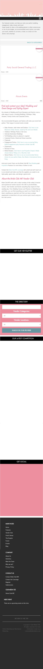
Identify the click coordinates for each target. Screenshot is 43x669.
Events (8, 543)
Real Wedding (33, 163)
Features (8, 530)
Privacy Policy (10, 567)
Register (8, 582)
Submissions (9, 585)
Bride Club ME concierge (16, 170)
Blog (7, 546)
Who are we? (9, 564)
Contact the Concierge (12, 579)
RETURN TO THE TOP (21, 618)
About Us (8, 556)
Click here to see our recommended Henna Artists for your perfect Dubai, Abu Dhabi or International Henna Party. (23, 157)
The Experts (9, 538)
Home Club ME (10, 593)
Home (7, 527)
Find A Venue (9, 535)
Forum (7, 541)
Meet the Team (10, 561)
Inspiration (5, 165)
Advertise (8, 559)
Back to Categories (34, 42)
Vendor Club (9, 533)
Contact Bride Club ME (12, 577)
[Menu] (40, 18)
